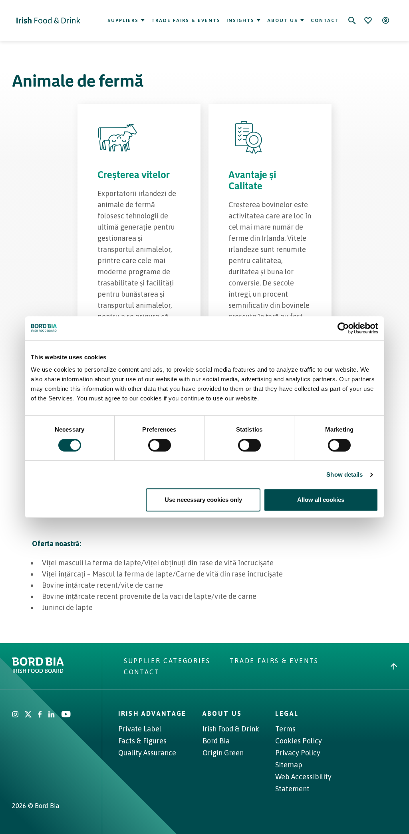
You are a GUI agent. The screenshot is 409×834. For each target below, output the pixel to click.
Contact (325, 20)
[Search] (352, 20)
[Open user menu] (385, 20)
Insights (240, 20)
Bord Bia (216, 741)
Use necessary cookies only (203, 499)
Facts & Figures (142, 741)
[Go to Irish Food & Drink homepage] (48, 20)
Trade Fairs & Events (185, 20)
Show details (344, 474)
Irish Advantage (152, 713)
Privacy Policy (297, 753)
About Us (282, 20)
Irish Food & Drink (231, 729)
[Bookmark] (368, 20)
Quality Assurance (147, 753)
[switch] (159, 445)
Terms (285, 729)
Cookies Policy (298, 741)
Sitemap (288, 765)
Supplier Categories (167, 660)
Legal (286, 713)
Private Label (139, 729)
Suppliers (123, 20)
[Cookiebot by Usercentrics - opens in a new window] (343, 328)
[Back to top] (394, 666)
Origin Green (223, 753)
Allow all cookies (320, 499)
